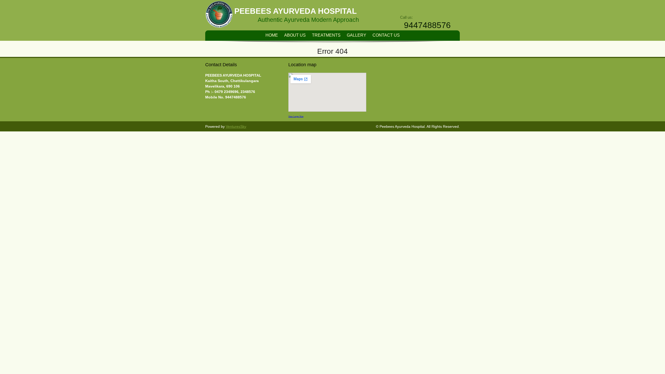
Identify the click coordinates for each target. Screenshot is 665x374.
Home (271, 35)
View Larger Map (295, 116)
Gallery (356, 35)
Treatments (326, 35)
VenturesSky (236, 126)
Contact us (386, 35)
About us (295, 35)
